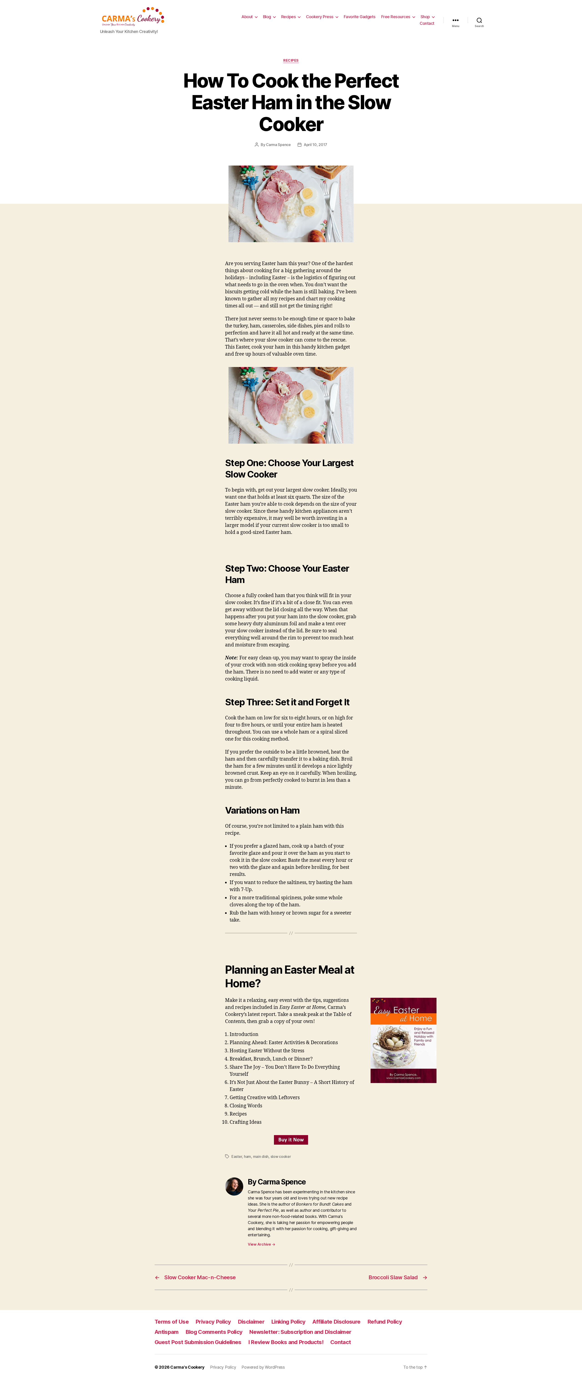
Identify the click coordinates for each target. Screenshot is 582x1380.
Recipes (288, 16)
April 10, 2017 (315, 144)
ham (247, 1156)
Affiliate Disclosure (336, 1321)
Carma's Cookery (187, 1367)
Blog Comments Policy (214, 1332)
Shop (425, 16)
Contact (427, 23)
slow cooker (281, 1156)
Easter (236, 1156)
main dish (261, 1156)
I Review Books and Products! (286, 1342)
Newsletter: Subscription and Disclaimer (300, 1332)
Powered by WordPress (263, 1367)
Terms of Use (172, 1321)
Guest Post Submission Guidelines (198, 1342)
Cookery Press (320, 16)
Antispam (167, 1332)
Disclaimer (251, 1321)
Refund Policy (384, 1321)
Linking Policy (288, 1321)
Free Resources (395, 16)
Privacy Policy (213, 1321)
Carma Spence (278, 144)
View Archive (261, 1244)
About (247, 16)
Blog (267, 16)
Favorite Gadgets (360, 16)
